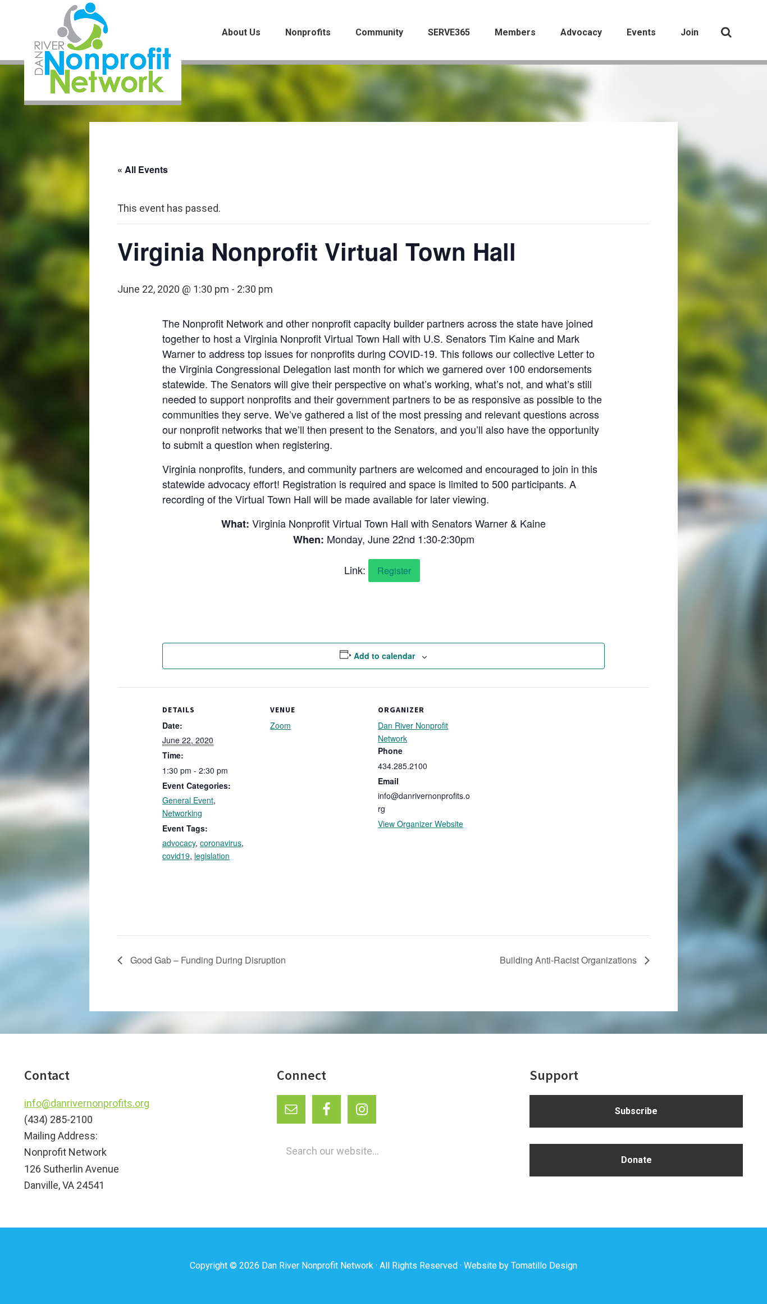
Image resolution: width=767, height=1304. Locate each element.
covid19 (176, 855)
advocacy (178, 842)
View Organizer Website (420, 823)
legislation (212, 855)
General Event (187, 800)
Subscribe (636, 1111)
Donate (636, 1160)
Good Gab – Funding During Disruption (207, 959)
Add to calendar (384, 655)
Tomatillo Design (544, 1265)
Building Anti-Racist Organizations (569, 959)
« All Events (142, 169)
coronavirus (220, 842)
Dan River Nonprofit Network (317, 1265)
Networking (182, 813)
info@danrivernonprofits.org (86, 1103)
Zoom (280, 725)
